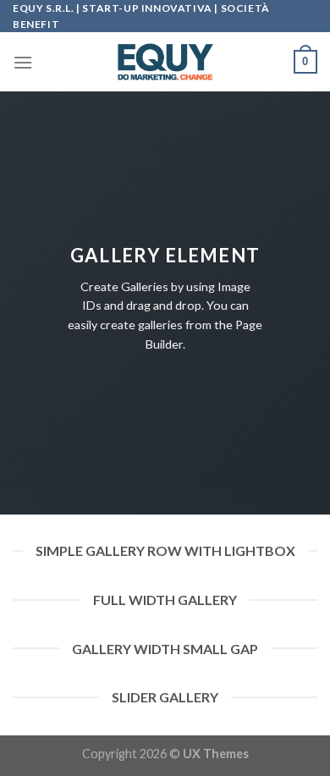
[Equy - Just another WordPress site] (165, 61)
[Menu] (23, 62)
